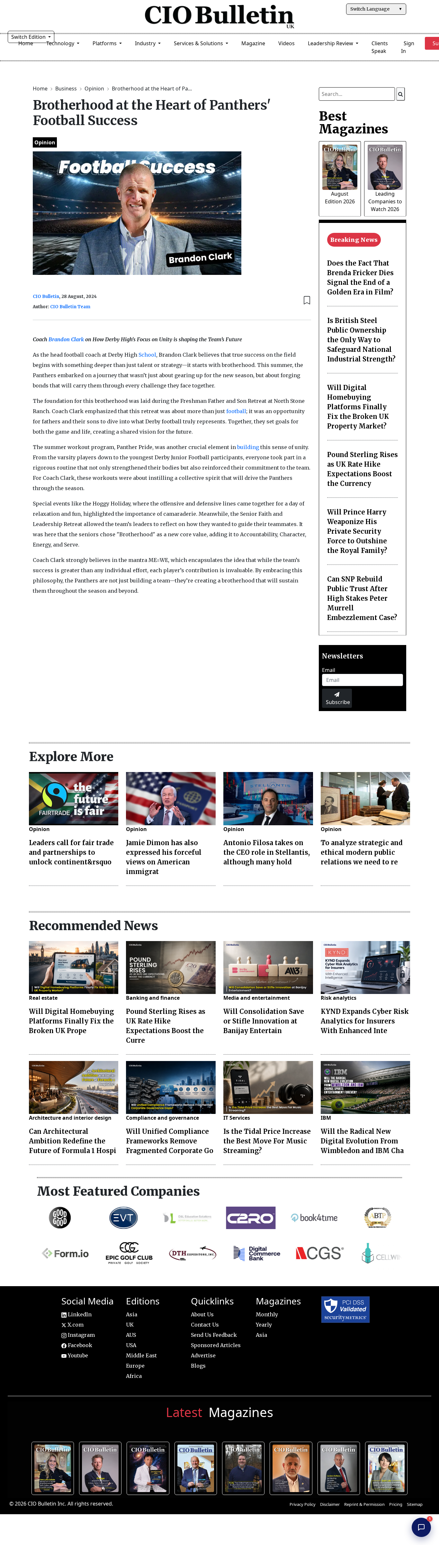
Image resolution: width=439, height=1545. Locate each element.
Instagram (81, 1335)
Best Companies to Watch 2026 (197, 1467)
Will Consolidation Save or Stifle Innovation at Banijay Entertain (263, 1021)
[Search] (400, 94)
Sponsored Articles (216, 1345)
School (147, 355)
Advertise (203, 1355)
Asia (131, 1314)
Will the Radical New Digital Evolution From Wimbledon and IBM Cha (362, 1141)
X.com (75, 1324)
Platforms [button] (105, 43)
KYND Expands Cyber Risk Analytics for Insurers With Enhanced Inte (365, 1021)
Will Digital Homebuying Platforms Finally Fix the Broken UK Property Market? (358, 407)
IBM (326, 1117)
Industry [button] (146, 43)
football (236, 411)
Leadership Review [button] (331, 43)
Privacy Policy (303, 1504)
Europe (135, 1365)
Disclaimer (330, 1504)
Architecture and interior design (70, 1117)
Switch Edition (29, 36)
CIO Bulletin (46, 296)
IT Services (236, 1117)
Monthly (267, 1314)
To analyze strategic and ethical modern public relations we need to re (362, 852)
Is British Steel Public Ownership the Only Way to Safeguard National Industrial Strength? (361, 340)
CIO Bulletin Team (70, 307)
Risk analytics (338, 997)
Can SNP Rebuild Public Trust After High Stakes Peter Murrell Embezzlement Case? (362, 598)
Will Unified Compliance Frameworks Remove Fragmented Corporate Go (169, 1141)
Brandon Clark (66, 339)
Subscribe (338, 702)
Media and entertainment (256, 997)
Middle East (141, 1355)
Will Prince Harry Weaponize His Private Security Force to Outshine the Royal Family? (357, 531)
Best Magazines (353, 122)
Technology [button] (61, 43)
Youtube (77, 1355)
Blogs (198, 1365)
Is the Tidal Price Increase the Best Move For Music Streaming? (267, 1141)
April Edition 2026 (387, 1467)
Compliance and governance (162, 1117)
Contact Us (205, 1324)
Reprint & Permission (364, 1504)
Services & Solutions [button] (199, 43)
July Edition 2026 (149, 1467)
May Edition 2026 (340, 1467)
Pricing (395, 1504)
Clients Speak (380, 47)
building (248, 447)
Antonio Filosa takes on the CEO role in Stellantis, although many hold (266, 852)
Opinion (95, 88)
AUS (131, 1335)
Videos (286, 43)
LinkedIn (79, 1314)
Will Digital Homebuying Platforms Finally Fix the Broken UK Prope (71, 1021)
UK (130, 1324)
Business (66, 88)
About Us (202, 1314)
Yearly (264, 1324)
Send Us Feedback (214, 1335)
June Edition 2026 (244, 1467)
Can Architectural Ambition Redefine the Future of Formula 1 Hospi (72, 1141)
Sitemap (415, 1504)
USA (131, 1345)
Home (25, 43)
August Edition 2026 (54, 1467)
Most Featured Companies (118, 1191)
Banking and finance (153, 997)
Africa (134, 1376)
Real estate (43, 997)
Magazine (253, 43)
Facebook (79, 1345)
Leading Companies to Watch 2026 (385, 201)
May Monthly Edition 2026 (292, 1467)
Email (328, 670)
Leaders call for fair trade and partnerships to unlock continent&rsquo (71, 852)
